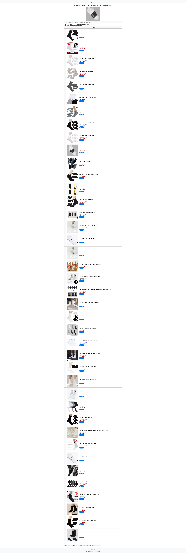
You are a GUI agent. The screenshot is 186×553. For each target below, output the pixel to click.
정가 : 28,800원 (82, 432)
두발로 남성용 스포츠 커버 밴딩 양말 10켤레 (86, 71)
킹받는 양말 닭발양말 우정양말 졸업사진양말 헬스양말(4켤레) (88, 186)
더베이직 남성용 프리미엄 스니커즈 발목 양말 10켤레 (87, 366)
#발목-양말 (81, 545)
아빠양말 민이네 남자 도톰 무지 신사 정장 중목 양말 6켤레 (88, 328)
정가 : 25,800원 (82, 227)
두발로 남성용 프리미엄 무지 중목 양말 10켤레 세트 (87, 84)
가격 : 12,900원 (82, 35)
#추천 (97, 545)
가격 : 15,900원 (82, 343)
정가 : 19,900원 (82, 47)
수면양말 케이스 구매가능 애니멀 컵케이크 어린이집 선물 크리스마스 (90, 264)
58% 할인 (86, 214)
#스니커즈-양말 (89, 545)
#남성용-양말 (69, 545)
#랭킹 (77, 545)
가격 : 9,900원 (82, 48)
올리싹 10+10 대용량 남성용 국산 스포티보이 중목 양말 (87, 443)
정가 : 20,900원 (82, 73)
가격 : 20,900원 (82, 279)
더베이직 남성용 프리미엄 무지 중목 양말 (85, 315)
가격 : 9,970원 (82, 369)
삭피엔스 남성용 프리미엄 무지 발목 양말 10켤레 (86, 238)
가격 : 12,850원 (82, 317)
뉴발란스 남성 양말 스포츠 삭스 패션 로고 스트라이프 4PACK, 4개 (89, 379)
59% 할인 (86, 470)
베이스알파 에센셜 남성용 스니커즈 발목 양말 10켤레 (87, 97)
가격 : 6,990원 (82, 497)
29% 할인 (86, 188)
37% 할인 (86, 368)
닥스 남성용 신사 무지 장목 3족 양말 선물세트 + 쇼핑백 (87, 212)
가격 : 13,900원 (82, 305)
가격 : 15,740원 (82, 484)
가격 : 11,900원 (82, 164)
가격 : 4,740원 (82, 266)
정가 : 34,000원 (82, 342)
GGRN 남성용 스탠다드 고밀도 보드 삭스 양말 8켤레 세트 (88, 225)
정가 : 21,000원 (82, 111)
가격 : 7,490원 (82, 176)
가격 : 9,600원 (82, 471)
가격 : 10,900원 (82, 356)
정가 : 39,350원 (82, 483)
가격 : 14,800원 (82, 330)
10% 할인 (86, 111)
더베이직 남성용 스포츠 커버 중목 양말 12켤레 (86, 58)
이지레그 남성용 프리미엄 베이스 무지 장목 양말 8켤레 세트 (88, 533)
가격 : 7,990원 (82, 99)
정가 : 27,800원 (82, 34)
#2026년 (65, 545)
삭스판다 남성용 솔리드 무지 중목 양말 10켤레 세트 (87, 507)
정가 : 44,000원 (82, 278)
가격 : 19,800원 (82, 382)
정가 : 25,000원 (82, 188)
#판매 (100, 545)
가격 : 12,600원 (82, 215)
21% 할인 (86, 355)
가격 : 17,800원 (82, 292)
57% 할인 (86, 73)
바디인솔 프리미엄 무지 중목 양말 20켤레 (85, 45)
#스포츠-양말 (93, 545)
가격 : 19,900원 (82, 446)
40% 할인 (86, 60)
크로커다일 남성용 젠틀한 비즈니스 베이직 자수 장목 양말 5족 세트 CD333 (90, 481)
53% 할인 (86, 86)
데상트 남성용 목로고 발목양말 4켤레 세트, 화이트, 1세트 (88, 340)
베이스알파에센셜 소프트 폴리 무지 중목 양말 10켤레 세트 (88, 520)
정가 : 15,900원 (82, 509)
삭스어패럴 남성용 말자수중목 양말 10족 (85, 404)
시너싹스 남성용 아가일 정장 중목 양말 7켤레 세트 (87, 468)
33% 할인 (86, 445)
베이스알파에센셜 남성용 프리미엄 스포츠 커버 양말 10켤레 (88, 148)
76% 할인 (86, 496)
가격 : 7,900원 (82, 510)
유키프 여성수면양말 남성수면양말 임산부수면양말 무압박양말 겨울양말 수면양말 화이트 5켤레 (94, 430)
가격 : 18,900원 (82, 112)
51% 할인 (86, 432)
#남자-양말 (74, 545)
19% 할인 (86, 419)
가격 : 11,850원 (82, 61)
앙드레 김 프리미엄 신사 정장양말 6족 (85, 161)
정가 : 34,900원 (82, 304)
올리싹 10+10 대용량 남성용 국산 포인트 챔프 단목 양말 (88, 109)
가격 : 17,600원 (82, 189)
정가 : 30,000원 (82, 214)
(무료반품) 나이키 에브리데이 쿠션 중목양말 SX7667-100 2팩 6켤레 (89, 276)
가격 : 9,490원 (82, 150)
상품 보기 (81, 37)
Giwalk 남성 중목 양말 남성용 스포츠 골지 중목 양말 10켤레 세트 (89, 494)
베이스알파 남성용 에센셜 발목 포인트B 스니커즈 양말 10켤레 (88, 174)
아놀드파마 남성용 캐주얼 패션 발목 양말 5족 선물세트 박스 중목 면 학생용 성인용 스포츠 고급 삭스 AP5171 (96, 289)
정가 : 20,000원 (82, 60)
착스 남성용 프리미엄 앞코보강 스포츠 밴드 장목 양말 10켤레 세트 (89, 353)
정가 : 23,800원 (82, 470)
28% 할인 (86, 291)
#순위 (84, 545)
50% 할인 (86, 47)
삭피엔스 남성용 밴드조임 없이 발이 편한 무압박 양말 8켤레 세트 (89, 302)
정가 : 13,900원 (82, 355)
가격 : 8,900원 (82, 74)
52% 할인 (86, 278)
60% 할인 (86, 304)
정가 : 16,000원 (82, 368)
